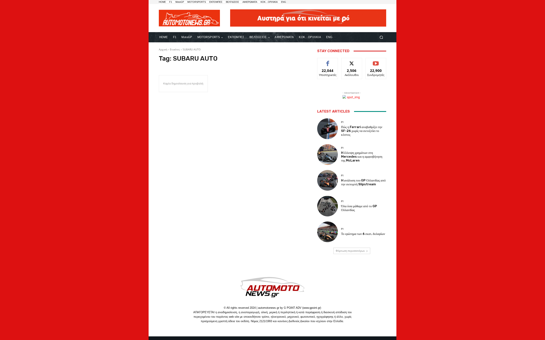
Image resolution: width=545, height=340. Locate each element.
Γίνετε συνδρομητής (376, 63)
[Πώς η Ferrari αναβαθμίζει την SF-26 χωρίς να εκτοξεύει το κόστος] (327, 128)
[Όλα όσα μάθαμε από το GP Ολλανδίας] (327, 206)
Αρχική (163, 49)
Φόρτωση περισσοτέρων (350, 251)
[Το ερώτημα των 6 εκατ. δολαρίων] (327, 231)
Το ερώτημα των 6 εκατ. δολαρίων (363, 234)
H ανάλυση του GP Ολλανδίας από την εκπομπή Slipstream (363, 182)
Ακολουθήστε (352, 61)
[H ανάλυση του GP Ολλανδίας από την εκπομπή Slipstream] (327, 180)
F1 (342, 122)
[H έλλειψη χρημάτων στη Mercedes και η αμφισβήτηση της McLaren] (327, 154)
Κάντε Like (327, 61)
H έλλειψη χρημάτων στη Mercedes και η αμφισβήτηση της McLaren (361, 156)
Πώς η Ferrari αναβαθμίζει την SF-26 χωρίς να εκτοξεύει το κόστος (361, 131)
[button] (381, 37)
